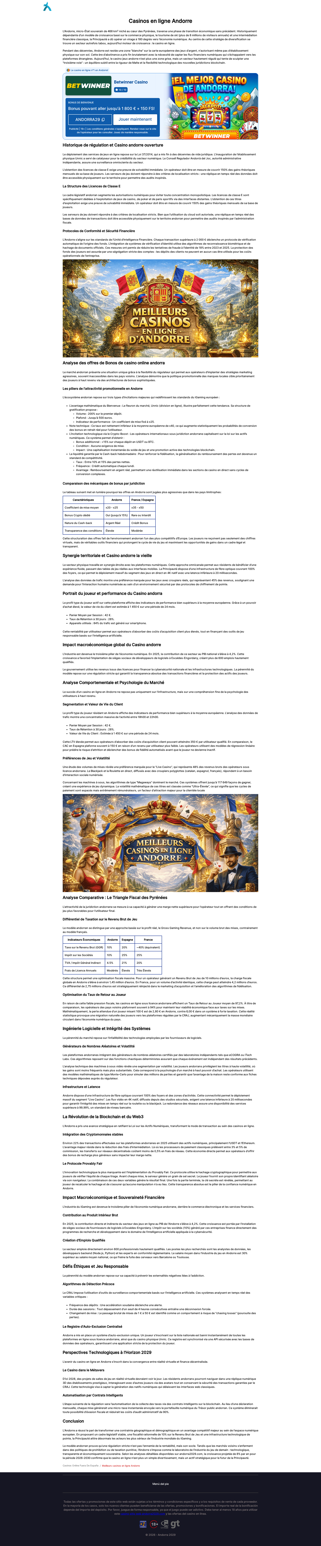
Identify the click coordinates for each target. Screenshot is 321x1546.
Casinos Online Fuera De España (80, 1465)
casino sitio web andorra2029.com (143, 1513)
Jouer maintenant (135, 119)
